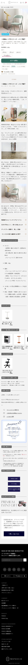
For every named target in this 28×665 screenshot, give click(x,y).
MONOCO (4, 616)
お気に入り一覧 (21, 576)
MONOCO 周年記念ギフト (7, 626)
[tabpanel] (14, 23)
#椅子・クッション (20, 381)
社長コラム (4, 644)
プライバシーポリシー (7, 592)
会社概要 (4, 603)
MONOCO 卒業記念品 (6, 631)
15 (18, 32)
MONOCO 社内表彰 (6, 628)
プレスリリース (5, 641)
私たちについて (5, 600)
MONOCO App (5, 618)
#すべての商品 (21, 385)
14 (17, 32)
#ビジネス (13, 381)
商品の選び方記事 (6, 646)
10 (14, 32)
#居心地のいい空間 (13, 385)
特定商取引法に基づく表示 (8, 590)
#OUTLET (18, 383)
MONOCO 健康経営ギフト (7, 633)
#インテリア (4, 381)
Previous (2, 24)
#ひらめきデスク (4, 385)
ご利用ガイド (5, 585)
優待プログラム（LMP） (7, 649)
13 (16, 32)
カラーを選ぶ (14, 60)
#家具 (9, 381)
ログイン (8, 576)
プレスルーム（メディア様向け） (9, 608)
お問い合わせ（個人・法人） (8, 588)
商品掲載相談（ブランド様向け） (9, 605)
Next (26, 24)
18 (20, 32)
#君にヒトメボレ (11, 383)
